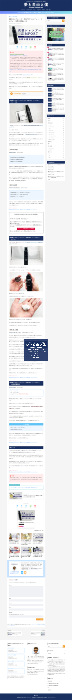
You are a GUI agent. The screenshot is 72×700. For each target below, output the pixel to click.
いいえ (37, 357)
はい (34, 357)
